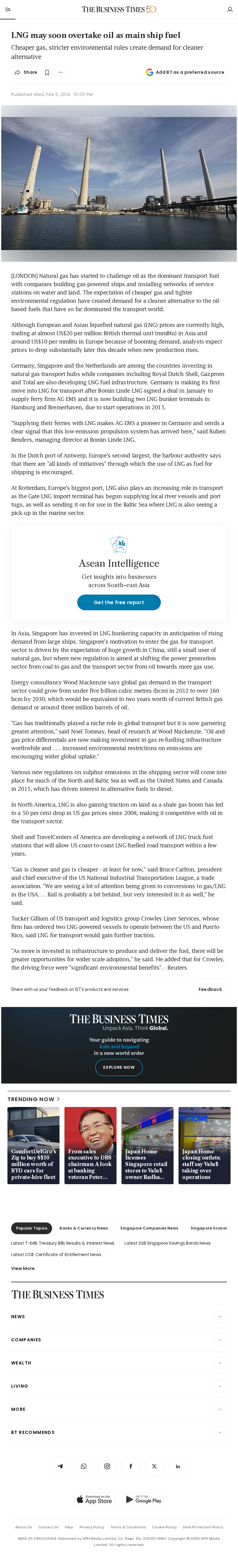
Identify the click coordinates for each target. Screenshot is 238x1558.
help (69, 1527)
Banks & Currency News (84, 1228)
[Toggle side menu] (7, 9)
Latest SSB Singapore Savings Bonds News (167, 1243)
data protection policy (203, 1527)
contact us (48, 1527)
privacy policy (92, 1527)
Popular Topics (31, 1228)
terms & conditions (128, 1527)
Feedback (210, 989)
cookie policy (164, 1527)
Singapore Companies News (149, 1228)
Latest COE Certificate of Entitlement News (56, 1254)
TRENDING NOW (31, 1099)
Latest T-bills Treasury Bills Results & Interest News (62, 1243)
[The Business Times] (113, 9)
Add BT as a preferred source (190, 72)
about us (23, 1527)
